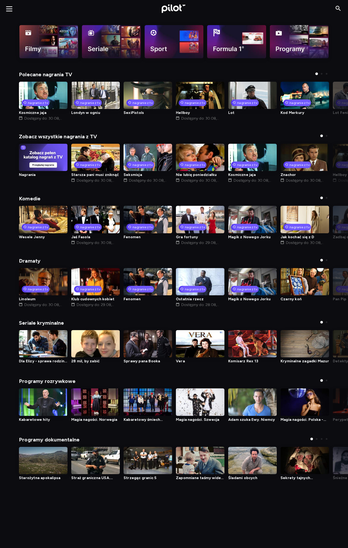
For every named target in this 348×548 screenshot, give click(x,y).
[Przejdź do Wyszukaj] (338, 9)
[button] (316, 73)
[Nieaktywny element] (48, 41)
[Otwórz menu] (9, 9)
